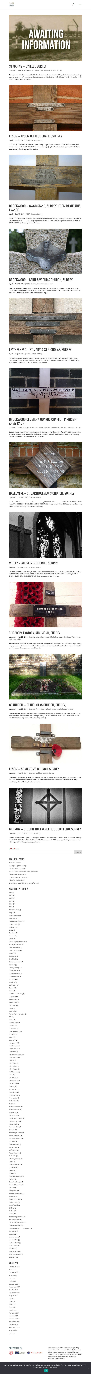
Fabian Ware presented (16, 1014)
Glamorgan (12, 1028)
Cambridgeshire (14, 950)
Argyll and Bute (14, 916)
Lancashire (12, 1078)
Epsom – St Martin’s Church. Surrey (34, 768)
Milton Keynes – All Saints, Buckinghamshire (23, 871)
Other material (14, 1144)
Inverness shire (14, 1057)
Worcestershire (14, 1251)
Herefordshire (13, 1046)
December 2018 (14, 1272)
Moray (11, 1104)
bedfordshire (13, 924)
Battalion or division (35, 427)
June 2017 (12, 1301)
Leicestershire (13, 1081)
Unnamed (12, 1231)
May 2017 (12, 1304)
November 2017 (14, 1287)
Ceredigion (12, 956)
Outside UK (13, 1147)
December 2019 (14, 1267)
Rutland (11, 1179)
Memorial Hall (13, 1095)
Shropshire (12, 1191)
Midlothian (12, 1101)
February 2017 (14, 1313)
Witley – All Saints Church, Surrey (33, 562)
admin (13, 70)
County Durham (14, 973)
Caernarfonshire (14, 947)
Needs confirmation (15, 1118)
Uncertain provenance (16, 1222)
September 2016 (14, 1327)
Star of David (13, 1205)
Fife (10, 1017)
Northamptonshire (15, 1133)
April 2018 (12, 1281)
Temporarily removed (16, 1217)
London (11, 1086)
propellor (12, 1167)
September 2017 (14, 1293)
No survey (12, 1124)
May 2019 (12, 1270)
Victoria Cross (13, 1237)
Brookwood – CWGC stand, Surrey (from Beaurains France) (44, 207)
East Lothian (13, 999)
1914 (10, 892)
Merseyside (13, 1098)
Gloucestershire (14, 1031)
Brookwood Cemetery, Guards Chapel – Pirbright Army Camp (43, 421)
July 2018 (12, 1278)
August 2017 (13, 1296)
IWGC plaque (13, 1072)
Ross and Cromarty (15, 1176)
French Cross (13, 1023)
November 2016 (14, 1322)
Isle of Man (12, 1063)
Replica (11, 1173)
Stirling (11, 1208)
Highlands (12, 1052)
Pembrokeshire (14, 1153)
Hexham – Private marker (17, 874)
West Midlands (14, 1243)
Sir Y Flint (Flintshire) (15, 1193)
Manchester (13, 1092)
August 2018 (13, 1275)
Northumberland (14, 1136)
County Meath (14, 976)
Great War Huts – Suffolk (17, 869)
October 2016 (13, 1325)
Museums (12, 1112)
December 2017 (14, 1284)
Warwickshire (13, 1240)
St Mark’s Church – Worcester (18, 877)
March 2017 (13, 1310)
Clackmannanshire (15, 962)
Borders (11, 936)
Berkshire (12, 927)
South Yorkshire (14, 1199)
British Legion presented (17, 942)
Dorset (11, 991)
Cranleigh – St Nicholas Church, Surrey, (37, 704)
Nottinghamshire (14, 1138)
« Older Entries (14, 849)
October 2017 (13, 1290)
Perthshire (12, 1156)
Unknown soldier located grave (19, 1228)
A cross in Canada (15, 863)
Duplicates (12, 997)
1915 (28, 284)
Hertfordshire (13, 1049)
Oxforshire (12, 1150)
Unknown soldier (15, 639)
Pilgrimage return (15, 1159)
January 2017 (13, 1316)
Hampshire (12, 1043)
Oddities (12, 1141)
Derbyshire (12, 985)
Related (11, 1170)
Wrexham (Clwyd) (15, 1254)
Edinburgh (12, 1005)
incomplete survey (36, 70)
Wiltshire (12, 1248)
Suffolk (11, 1211)
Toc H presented (53, 709)
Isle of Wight (13, 1069)
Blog (10, 930)
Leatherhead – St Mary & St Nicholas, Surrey (40, 349)
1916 (10, 898)
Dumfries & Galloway (16, 994)
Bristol (11, 939)
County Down (13, 971)
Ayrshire (12, 918)
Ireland (11, 1060)
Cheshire (12, 959)
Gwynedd (12, 1040)
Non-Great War (69, 427)
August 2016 (13, 1330)
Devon (11, 988)
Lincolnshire (13, 1083)
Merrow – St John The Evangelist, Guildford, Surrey (45, 828)
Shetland (12, 1188)
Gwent (11, 1037)
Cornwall (12, 965)
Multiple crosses (50, 70)
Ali (12, 140)
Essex (11, 1008)
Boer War (12, 933)
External (12, 1011)
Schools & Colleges (15, 1182)
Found (38, 709)
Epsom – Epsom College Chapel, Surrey (35, 135)
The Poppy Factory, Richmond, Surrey (34, 632)
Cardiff (11, 953)
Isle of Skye (13, 1066)
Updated (12, 1234)
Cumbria (12, 982)
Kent (10, 1075)
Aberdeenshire (14, 910)
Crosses (33, 140)
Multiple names (14, 1110)
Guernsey (12, 1034)
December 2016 (14, 1319)
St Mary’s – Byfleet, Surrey (27, 66)
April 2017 (12, 1307)
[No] (88, 1368)
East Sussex (13, 1002)
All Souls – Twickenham (16, 880)
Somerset (12, 1196)
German (11, 1026)
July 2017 (12, 1298)
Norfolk (11, 1130)
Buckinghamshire (15, 944)
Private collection (14, 1165)
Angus (11, 913)
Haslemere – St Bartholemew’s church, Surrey (41, 493)
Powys (11, 1162)
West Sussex (13, 1246)
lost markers (42, 284)
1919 (10, 907)
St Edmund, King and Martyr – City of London (24, 883)
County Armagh (14, 968)
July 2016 (12, 1333)
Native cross (13, 1115)
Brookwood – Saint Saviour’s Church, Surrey (41, 279)
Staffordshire (13, 1202)
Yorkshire (12, 1257)
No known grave (14, 1121)
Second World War (15, 1185)
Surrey (59, 70)
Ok (46, 1371)
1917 (28, 214)
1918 (28, 140)
